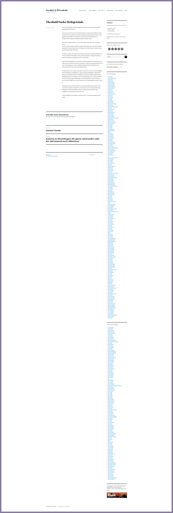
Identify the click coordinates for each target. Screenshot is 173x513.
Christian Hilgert (111, 350)
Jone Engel (110, 196)
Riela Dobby (110, 282)
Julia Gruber (110, 394)
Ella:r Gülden (110, 144)
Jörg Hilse (110, 197)
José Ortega (110, 392)
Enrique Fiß (110, 371)
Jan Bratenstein (111, 191)
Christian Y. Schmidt (112, 122)
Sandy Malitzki (111, 456)
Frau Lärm (110, 164)
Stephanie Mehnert (111, 305)
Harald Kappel (110, 179)
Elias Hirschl (110, 140)
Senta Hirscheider (111, 462)
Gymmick (110, 171)
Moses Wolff (110, 262)
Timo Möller (110, 467)
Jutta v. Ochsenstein (112, 201)
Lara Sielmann (110, 414)
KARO (109, 203)
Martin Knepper (111, 248)
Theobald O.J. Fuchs (111, 307)
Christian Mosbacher (112, 351)
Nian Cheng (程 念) (111, 266)
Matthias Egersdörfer (112, 433)
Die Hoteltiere (110, 136)
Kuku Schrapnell (111, 214)
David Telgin (110, 133)
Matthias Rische (111, 251)
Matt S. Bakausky (111, 249)
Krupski (109, 213)
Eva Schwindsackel (111, 150)
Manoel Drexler (111, 426)
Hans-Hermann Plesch (112, 177)
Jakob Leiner (110, 190)
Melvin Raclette (111, 252)
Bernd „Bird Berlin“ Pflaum (113, 106)
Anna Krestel (110, 336)
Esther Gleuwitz (111, 149)
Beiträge (48, 27)
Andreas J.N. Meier (111, 82)
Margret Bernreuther (112, 241)
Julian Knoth (110, 198)
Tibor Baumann (111, 309)
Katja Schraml (110, 207)
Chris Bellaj (110, 348)
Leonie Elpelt (110, 221)
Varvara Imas (110, 473)
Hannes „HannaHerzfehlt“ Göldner (114, 385)
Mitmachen (110, 10)
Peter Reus (110, 273)
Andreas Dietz (110, 81)
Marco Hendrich (111, 428)
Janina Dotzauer (111, 193)
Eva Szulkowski (111, 152)
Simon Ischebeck (111, 298)
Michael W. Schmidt (112, 256)
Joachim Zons (110, 391)
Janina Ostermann (111, 389)
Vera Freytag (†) (111, 312)
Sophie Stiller (110, 300)
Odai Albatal (110, 445)
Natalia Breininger (111, 264)
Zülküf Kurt (110, 317)
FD (108, 156)
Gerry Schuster (111, 170)
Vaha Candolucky (111, 472)
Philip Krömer (110, 275)
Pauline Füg (110, 271)
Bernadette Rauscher (112, 340)
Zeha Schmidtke (111, 316)
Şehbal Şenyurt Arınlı (112, 293)
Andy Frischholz (111, 88)
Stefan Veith (110, 302)
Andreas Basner (111, 330)
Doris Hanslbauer (111, 368)
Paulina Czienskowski (112, 269)
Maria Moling (110, 244)
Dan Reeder (110, 127)
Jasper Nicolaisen (111, 194)
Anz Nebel (110, 99)
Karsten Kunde (111, 402)
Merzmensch (110, 254)
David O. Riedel (111, 361)
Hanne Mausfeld (111, 176)
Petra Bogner (110, 449)
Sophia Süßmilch (111, 299)
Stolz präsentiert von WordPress (63, 506)
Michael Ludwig (111, 255)
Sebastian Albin (111, 459)
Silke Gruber (110, 295)
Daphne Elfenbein (111, 130)
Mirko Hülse (110, 261)
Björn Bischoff (110, 109)
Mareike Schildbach (111, 238)
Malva (109, 232)
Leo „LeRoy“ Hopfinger (112, 416)
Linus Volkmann (111, 224)
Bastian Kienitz (111, 102)
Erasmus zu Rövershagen (113, 147)
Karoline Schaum (111, 401)
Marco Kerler (110, 237)
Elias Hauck (110, 139)
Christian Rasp (111, 354)
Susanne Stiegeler (111, 306)
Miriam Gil (110, 259)
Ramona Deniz (111, 279)
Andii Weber (110, 79)
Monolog (52, 27)
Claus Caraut (110, 126)
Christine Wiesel (111, 123)
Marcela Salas (110, 235)
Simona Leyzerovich (112, 463)
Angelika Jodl (110, 91)
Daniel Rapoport (111, 129)
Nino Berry (110, 268)
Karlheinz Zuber (111, 399)
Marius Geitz (110, 245)
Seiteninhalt (82, 10)
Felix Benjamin (111, 159)
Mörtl (109, 440)
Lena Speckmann (111, 218)
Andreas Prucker (111, 85)
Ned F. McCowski (111, 265)
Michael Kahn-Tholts (112, 436)
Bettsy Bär (110, 108)
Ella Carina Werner (111, 143)
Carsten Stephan (111, 115)
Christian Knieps (111, 120)
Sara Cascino (110, 457)
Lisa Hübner (110, 419)
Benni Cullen (110, 105)
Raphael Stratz (111, 281)
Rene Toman (110, 455)
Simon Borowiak (111, 296)
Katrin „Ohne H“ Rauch (112, 208)
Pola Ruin (110, 278)
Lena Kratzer (110, 217)
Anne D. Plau (110, 96)
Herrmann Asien (111, 181)
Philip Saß (110, 276)
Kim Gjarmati (110, 412)
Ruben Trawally (111, 286)
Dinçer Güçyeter (111, 137)
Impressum (48, 154)
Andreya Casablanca (112, 86)
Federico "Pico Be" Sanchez (113, 157)
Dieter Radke (110, 364)
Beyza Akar (110, 343)
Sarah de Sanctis (111, 290)
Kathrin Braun (110, 406)
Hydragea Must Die (111, 184)
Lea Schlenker (110, 215)
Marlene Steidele (111, 247)
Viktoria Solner (111, 476)
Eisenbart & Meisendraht (57, 10)
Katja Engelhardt (111, 205)
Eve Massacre (110, 153)
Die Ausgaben (93, 10)
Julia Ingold (110, 397)
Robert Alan (110, 283)
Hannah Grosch (111, 174)
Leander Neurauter (111, 415)
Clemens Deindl (111, 358)
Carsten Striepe (111, 116)
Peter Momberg (111, 272)
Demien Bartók (111, 135)
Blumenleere (110, 110)
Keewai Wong (110, 411)
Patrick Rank (110, 448)
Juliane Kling (110, 200)
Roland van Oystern (112, 285)
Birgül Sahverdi (111, 344)
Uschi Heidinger (111, 310)
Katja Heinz (110, 408)
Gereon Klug (110, 169)
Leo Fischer (110, 220)
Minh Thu (110, 438)
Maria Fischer (110, 242)
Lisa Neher (110, 225)
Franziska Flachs (111, 163)
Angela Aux (110, 89)
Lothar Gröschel (111, 227)
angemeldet (53, 116)
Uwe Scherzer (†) (111, 470)
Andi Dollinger (111, 327)
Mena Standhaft (111, 435)
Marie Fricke (110, 431)
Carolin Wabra (110, 113)
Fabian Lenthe (110, 154)
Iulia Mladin (110, 187)
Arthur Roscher (111, 337)
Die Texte (101, 10)
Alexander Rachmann (112, 78)
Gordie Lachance (111, 384)
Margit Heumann (111, 239)
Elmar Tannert (110, 146)
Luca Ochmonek (111, 422)
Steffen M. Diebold (111, 303)
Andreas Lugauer (111, 84)
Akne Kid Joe (110, 76)
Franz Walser (110, 161)
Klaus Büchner (110, 210)
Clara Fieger (110, 125)
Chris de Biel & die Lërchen (113, 118)
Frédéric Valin (110, 167)
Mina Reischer (110, 258)
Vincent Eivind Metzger (112, 315)
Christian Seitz (111, 355)
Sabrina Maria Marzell (112, 288)
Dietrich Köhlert (111, 365)
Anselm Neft (110, 98)
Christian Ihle (110, 119)
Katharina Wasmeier (112, 204)
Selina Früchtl (110, 460)
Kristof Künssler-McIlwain (113, 211)
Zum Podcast (118, 10)
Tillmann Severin (111, 466)
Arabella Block (110, 101)
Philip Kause (110, 450)
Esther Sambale (111, 372)
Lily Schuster (110, 222)
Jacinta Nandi (110, 188)
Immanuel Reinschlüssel (113, 186)
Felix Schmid (110, 160)
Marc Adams (110, 234)
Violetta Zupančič (111, 479)
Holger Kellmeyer (111, 183)
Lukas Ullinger (110, 230)
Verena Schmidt (111, 313)
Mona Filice (110, 439)
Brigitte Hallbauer (111, 112)
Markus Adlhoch (111, 432)
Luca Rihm (110, 228)
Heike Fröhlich (111, 180)
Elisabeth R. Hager (111, 142)
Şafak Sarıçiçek (111, 289)
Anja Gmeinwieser (111, 93)
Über (125, 10)
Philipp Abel (110, 452)
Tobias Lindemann (111, 469)
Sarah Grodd (110, 292)
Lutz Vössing (110, 231)
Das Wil (109, 132)
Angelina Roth (111, 92)
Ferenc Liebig (110, 382)
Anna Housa (110, 95)
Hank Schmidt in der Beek (113, 173)
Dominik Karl (110, 367)
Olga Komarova (111, 446)
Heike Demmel (111, 387)
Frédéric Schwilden (111, 166)
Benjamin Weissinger (112, 103)
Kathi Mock (110, 405)
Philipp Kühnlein (111, 453)
